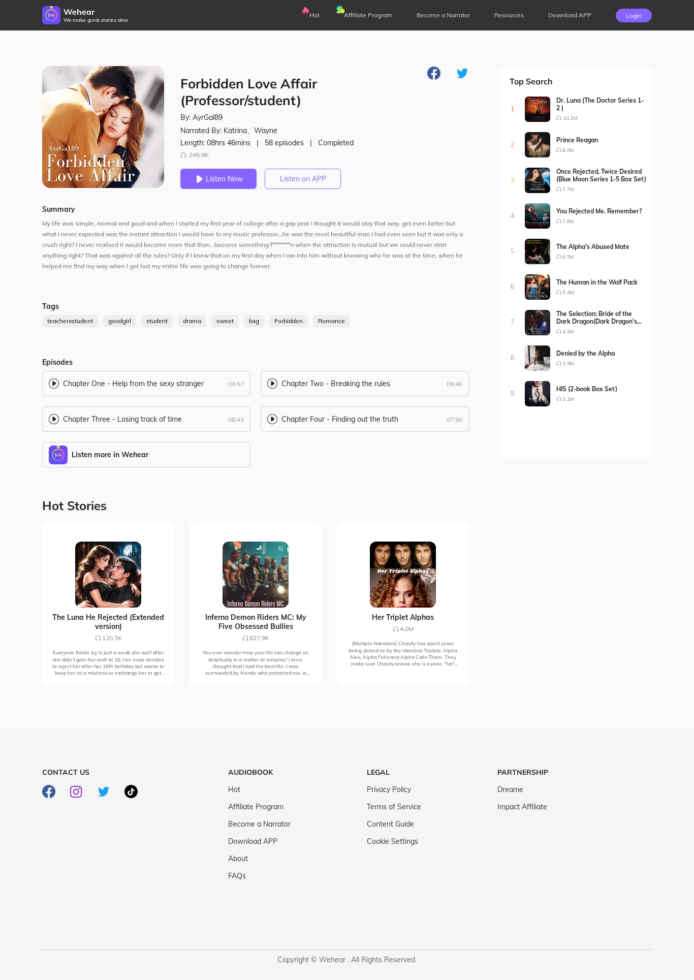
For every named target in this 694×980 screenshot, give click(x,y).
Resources (509, 15)
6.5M (568, 257)
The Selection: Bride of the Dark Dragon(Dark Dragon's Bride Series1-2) (596, 317)
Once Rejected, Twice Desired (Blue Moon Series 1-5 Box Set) (601, 175)
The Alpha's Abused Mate (592, 246)
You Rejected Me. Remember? (599, 211)
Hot (314, 15)
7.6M (568, 221)
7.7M (568, 189)
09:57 (236, 384)
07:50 (454, 419)
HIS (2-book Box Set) (586, 389)
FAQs (237, 875)
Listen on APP (303, 178)
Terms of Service (394, 806)
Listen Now (224, 178)
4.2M (568, 331)
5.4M (568, 292)
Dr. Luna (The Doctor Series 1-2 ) (600, 104)
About (238, 858)
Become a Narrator (443, 15)
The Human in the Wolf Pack (597, 282)
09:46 (454, 384)
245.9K (199, 155)
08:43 (236, 419)
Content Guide (390, 824)
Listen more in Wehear (110, 454)
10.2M (570, 118)
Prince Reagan (577, 140)
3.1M (568, 399)
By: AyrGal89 (201, 117)
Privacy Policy (389, 789)
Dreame (510, 789)
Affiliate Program (368, 15)
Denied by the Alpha (585, 353)
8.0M (568, 150)
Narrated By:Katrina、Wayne (228, 130)
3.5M (568, 363)
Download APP (252, 841)
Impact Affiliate (522, 806)
